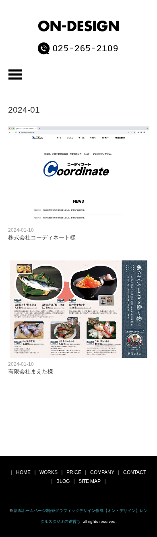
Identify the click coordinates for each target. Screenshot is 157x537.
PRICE (73, 472)
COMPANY (102, 472)
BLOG (63, 481)
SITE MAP (89, 481)
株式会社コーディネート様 (42, 237)
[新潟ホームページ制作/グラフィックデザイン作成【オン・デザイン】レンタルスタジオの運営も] (79, 27)
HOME (23, 472)
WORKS (48, 472)
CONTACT (134, 472)
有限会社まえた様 (30, 371)
